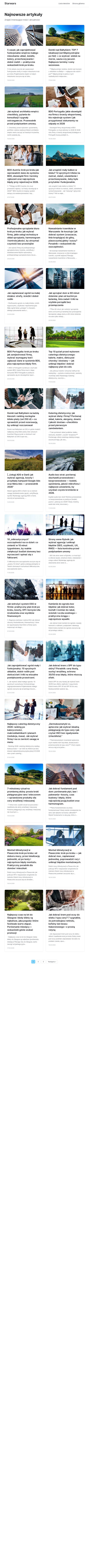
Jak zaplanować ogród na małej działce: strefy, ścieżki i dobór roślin (23, 296)
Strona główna (78, 3)
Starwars (10, 3)
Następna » (52, 962)
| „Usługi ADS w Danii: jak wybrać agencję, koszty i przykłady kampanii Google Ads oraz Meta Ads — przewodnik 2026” (23, 480)
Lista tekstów (64, 3)
